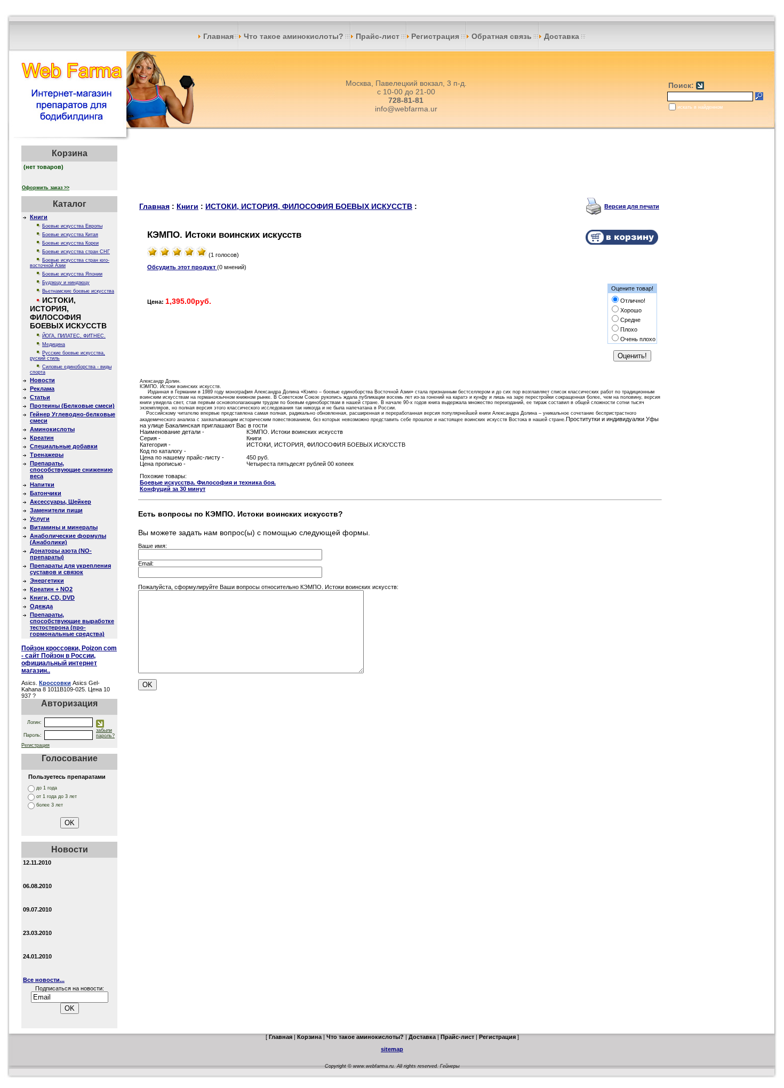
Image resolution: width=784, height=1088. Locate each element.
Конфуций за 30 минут (172, 489)
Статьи (40, 397)
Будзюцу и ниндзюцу (66, 282)
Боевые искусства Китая (70, 234)
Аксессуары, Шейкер (60, 501)
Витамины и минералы (64, 527)
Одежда (41, 606)
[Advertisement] (400, 170)
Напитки (42, 484)
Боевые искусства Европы (72, 226)
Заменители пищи (56, 510)
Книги (38, 217)
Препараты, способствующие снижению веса (71, 469)
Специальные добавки (64, 446)
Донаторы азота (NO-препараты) (61, 553)
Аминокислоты (52, 429)
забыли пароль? (105, 733)
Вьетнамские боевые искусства (78, 291)
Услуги (40, 518)
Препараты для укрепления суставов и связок (70, 568)
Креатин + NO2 (51, 589)
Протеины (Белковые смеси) (72, 405)
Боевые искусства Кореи (70, 243)
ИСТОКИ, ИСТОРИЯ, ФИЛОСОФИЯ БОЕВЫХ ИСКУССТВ (308, 206)
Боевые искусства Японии (72, 274)
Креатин (42, 437)
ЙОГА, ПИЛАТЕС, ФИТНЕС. (74, 336)
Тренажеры (46, 455)
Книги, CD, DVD (52, 597)
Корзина (309, 1037)
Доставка (561, 36)
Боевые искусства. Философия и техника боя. (208, 482)
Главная (217, 36)
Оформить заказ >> (45, 187)
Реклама (42, 388)
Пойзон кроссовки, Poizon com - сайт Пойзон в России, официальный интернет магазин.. (69, 659)
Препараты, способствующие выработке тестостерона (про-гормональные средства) (72, 624)
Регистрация (436, 36)
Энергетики (47, 580)
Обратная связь (501, 36)
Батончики (45, 493)
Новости (42, 380)
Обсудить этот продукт (182, 267)
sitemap (392, 1049)
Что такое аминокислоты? (294, 36)
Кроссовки (55, 683)
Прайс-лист (378, 36)
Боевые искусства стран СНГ (76, 251)
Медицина (53, 344)
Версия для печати (631, 206)
